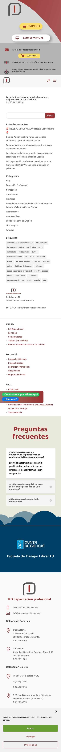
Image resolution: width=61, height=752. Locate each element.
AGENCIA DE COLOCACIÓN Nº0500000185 (32, 62)
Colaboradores (15, 337)
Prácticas (10, 199)
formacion (36, 261)
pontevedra (32, 276)
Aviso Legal (13, 389)
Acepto (30, 728)
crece (40, 247)
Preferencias (30, 745)
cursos (34, 252)
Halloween (39, 266)
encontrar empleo (23, 261)
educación (41, 257)
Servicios (12, 333)
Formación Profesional (17, 185)
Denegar (30, 736)
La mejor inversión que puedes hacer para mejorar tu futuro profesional (27, 98)
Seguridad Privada (16, 374)
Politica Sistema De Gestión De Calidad (26, 344)
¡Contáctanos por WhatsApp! (21, 394)
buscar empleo (41, 242)
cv (26, 257)
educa (32, 257)
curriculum (11, 252)
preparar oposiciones (15, 280)
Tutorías (10, 230)
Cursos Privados (15, 363)
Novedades (11, 190)
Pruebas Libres (13, 216)
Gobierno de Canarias (23, 266)
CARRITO (32, 55)
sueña (29, 280)
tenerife (37, 280)
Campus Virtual (33, 37)
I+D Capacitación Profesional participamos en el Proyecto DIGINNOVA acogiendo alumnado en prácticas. (28, 165)
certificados (31, 247)
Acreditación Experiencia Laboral (20, 242)
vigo (44, 280)
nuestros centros (41, 271)
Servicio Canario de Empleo (19, 221)
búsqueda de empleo (15, 247)
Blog (21, 102)
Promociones (12, 212)
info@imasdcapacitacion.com (26, 49)
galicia (9, 266)
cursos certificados (14, 257)
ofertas (10, 276)
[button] (56, 711)
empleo (10, 261)
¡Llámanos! (10, 399)
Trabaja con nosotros (18, 340)
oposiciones (20, 276)
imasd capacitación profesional (19, 271)
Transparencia (15, 412)
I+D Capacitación (16, 329)
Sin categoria (12, 225)
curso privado (24, 252)
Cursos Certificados (17, 359)
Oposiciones (12, 194)
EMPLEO (33, 26)
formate (46, 261)
